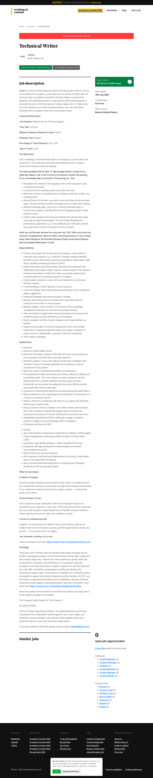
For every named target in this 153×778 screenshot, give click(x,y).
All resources (65, 749)
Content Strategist (108, 662)
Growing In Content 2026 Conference (76, 2)
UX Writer (103, 666)
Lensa (31, 54)
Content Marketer (107, 669)
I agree (56, 771)
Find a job (136, 10)
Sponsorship (119, 749)
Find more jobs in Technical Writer (35, 67)
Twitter (14, 746)
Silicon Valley (105, 697)
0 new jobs (100, 648)
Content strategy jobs (95, 739)
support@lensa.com (79, 626)
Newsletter (112, 10)
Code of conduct (121, 746)
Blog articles (65, 742)
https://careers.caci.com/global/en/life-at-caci (68, 542)
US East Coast (106, 690)
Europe (102, 707)
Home (21, 26)
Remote (103, 687)
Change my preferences (71, 771)
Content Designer (107, 659)
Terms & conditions (113, 770)
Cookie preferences (133, 770)
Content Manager (107, 672)
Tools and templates (68, 739)
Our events (64, 746)
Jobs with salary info (95, 752)
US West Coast (106, 693)
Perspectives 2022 (37, 752)
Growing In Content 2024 (40, 746)
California (103, 700)
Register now (96, 2)
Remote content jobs (95, 749)
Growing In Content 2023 (40, 749)
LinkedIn (14, 742)
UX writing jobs (92, 746)
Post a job (118, 752)
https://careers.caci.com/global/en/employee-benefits (55, 586)
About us (118, 739)
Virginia (102, 703)
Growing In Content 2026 (90, 10)
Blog (124, 10)
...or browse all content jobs (66, 67)
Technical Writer (44, 26)
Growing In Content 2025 (40, 742)
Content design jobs (94, 742)
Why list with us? (121, 742)
